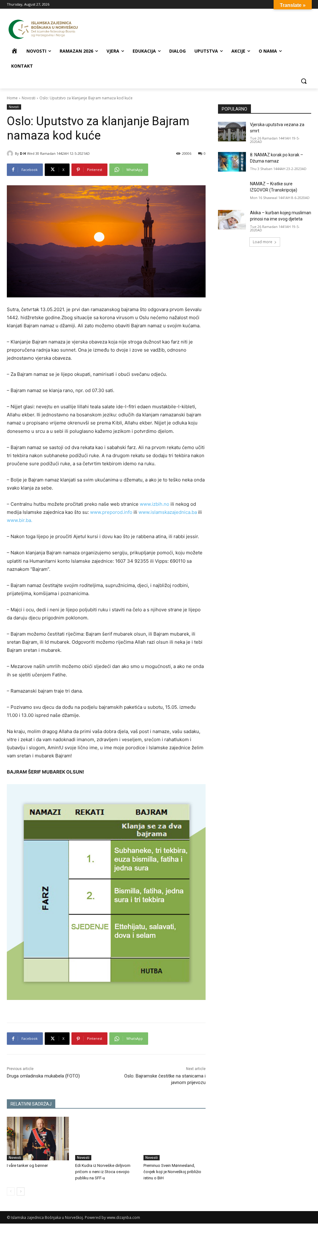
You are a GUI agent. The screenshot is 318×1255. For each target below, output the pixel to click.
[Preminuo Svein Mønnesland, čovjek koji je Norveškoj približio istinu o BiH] (174, 1138)
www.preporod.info (111, 512)
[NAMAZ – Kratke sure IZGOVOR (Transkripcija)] (232, 191)
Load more (262, 241)
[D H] (11, 153)
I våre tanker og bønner (27, 1165)
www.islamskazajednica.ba (168, 512)
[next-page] (21, 1191)
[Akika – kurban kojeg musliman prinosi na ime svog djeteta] (232, 220)
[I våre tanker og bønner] (38, 1138)
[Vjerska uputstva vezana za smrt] (232, 131)
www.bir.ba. (19, 520)
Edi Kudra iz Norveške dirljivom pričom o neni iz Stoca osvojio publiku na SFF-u (102, 1171)
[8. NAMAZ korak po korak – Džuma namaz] (232, 162)
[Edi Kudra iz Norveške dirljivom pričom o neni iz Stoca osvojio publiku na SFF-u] (106, 1138)
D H (23, 153)
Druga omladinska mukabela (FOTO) (43, 1076)
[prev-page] (11, 1191)
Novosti (28, 98)
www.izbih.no (154, 504)
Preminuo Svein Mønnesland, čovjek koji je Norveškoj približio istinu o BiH (172, 1171)
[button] (303, 80)
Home (12, 98)
